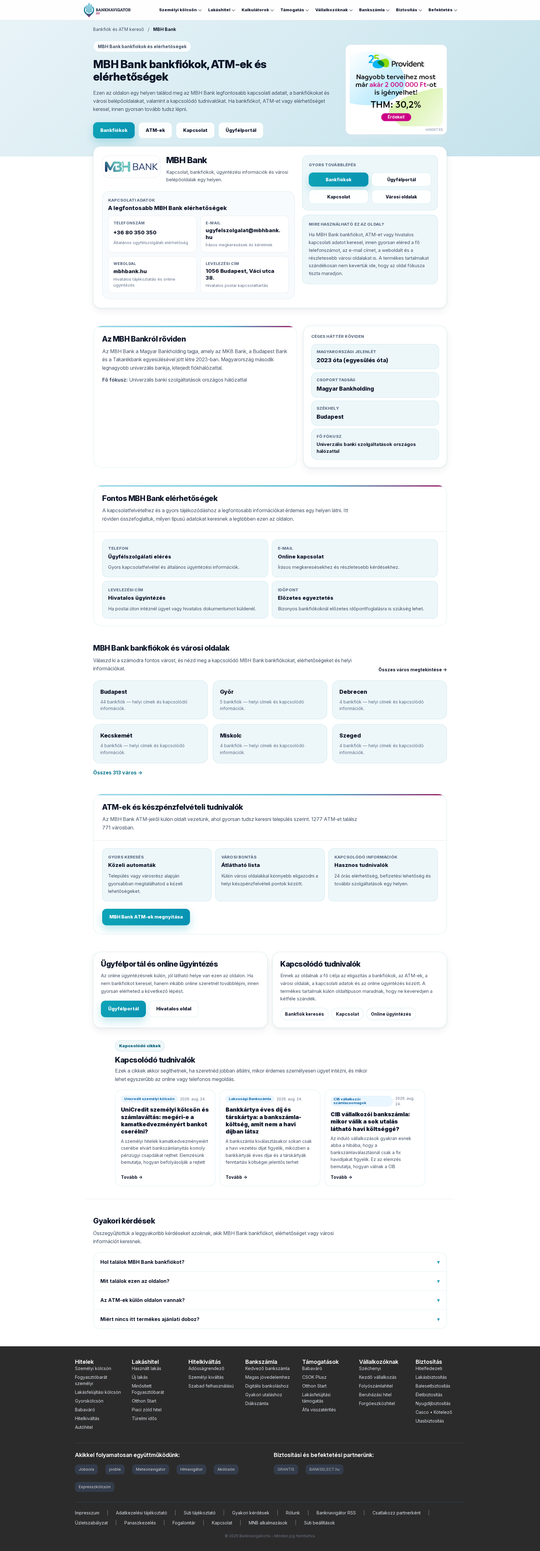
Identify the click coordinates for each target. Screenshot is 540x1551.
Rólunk (293, 1512)
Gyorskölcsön (89, 1400)
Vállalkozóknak (331, 9)
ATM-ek (155, 130)
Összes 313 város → (117, 772)
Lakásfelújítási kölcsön (98, 1392)
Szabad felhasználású (211, 1385)
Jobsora (86, 1469)
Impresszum (87, 1512)
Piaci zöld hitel (147, 1409)
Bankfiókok (114, 130)
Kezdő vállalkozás (378, 1377)
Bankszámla (372, 9)
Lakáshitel (219, 9)
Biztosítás (406, 9)
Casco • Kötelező (434, 1412)
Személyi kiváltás (206, 1377)
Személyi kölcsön (178, 9)
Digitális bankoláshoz (267, 1385)
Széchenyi (370, 1368)
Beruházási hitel (375, 1394)
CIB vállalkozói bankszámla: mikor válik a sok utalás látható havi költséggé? (370, 1121)
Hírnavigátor (191, 1469)
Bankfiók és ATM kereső (118, 29)
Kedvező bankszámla (267, 1368)
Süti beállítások (319, 1522)
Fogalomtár (183, 1522)
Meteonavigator (150, 1469)
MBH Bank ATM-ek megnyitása (146, 917)
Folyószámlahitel (376, 1385)
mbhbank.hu (130, 271)
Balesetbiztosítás (433, 1385)
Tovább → (131, 1177)
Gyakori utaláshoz (263, 1394)
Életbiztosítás (429, 1394)
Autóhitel (84, 1427)
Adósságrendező (206, 1368)
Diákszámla (256, 1403)
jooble (115, 1469)
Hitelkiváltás (87, 1418)
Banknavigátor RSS (336, 1512)
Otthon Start (144, 1400)
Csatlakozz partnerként (396, 1512)
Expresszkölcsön (95, 1486)
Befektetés (440, 9)
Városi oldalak (401, 196)
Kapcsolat (195, 130)
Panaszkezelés (140, 1522)
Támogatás (292, 9)
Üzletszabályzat (91, 1522)
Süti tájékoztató (200, 1512)
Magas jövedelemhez (267, 1377)
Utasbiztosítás (430, 1420)
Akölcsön (226, 1469)
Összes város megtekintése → (412, 669)
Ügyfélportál (241, 130)
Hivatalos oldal (173, 1009)
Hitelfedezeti (429, 1368)
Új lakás (140, 1377)
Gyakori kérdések (250, 1512)
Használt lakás (146, 1368)
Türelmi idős (144, 1418)
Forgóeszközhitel (377, 1403)
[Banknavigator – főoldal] (107, 10)
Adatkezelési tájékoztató (141, 1512)
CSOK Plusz (314, 1377)
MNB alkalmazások (268, 1522)
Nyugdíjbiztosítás (433, 1403)
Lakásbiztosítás (431, 1377)
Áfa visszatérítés (319, 1409)
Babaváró (85, 1409)
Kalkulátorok (255, 9)
